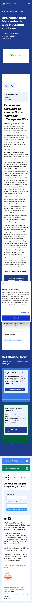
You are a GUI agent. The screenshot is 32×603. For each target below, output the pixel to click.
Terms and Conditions (10, 587)
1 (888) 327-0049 (8, 598)
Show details (22, 312)
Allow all (16, 318)
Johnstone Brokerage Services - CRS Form (15, 566)
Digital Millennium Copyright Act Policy (15, 589)
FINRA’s (14, 550)
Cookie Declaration (9, 591)
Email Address (11, 501)
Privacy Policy (21, 587)
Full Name (10, 494)
